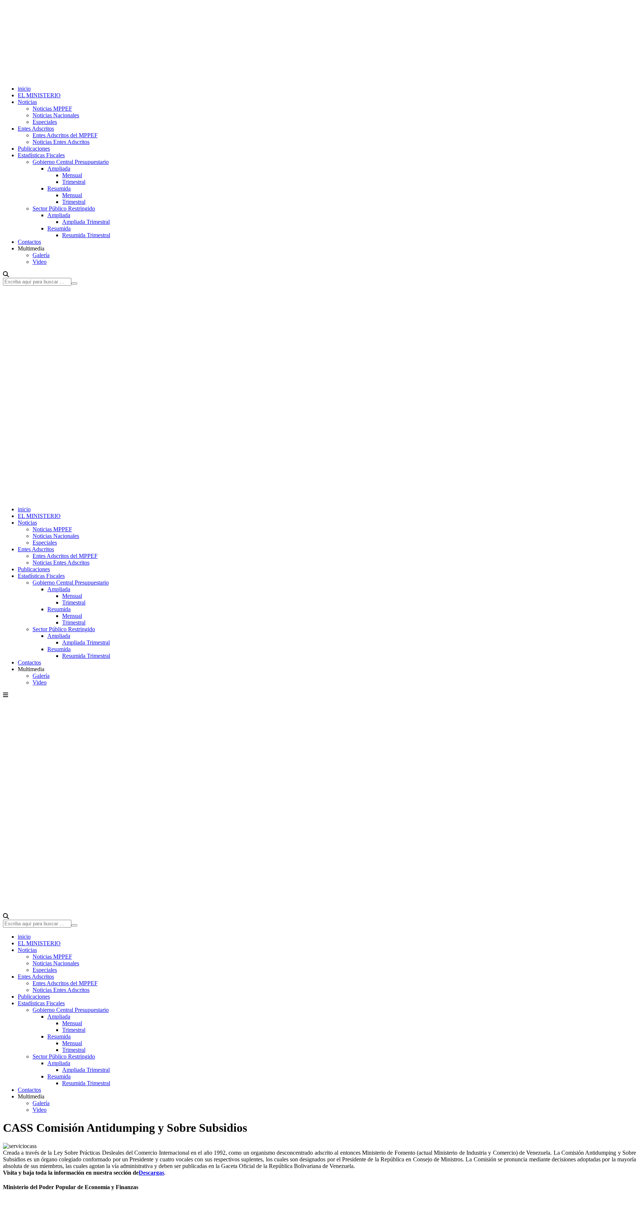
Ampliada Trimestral (86, 222)
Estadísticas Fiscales (41, 155)
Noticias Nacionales (56, 115)
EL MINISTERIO (39, 95)
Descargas (151, 1173)
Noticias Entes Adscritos (61, 142)
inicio (24, 88)
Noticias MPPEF (52, 108)
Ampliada (58, 168)
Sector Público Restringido (64, 208)
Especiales (45, 122)
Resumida (59, 188)
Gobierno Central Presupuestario (71, 162)
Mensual (72, 175)
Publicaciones (34, 148)
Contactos (29, 242)
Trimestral (73, 182)
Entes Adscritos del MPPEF (65, 135)
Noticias (27, 102)
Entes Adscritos (36, 128)
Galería (41, 255)
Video (40, 262)
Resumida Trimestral (86, 235)
